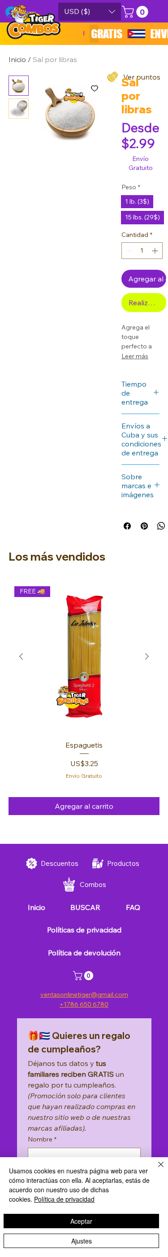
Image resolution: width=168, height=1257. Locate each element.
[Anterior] (21, 656)
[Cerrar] (155, 1170)
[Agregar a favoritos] (94, 88)
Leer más (134, 356)
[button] (89, 12)
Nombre (42, 1139)
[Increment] (155, 251)
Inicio (17, 59)
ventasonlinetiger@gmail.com (84, 994)
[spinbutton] (142, 251)
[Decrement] (128, 251)
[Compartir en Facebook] (127, 526)
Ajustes (81, 1240)
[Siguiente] (147, 656)
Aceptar (81, 1221)
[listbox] (89, 12)
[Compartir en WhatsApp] (161, 526)
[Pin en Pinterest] (144, 526)
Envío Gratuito (84, 775)
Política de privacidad (64, 1199)
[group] (84, 697)
